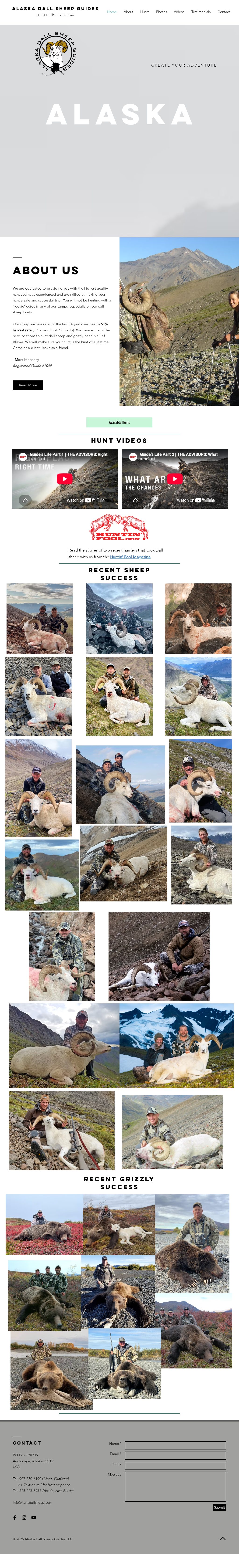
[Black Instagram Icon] (24, 1517)
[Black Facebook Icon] (15, 1517)
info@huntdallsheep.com (33, 1502)
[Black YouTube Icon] (34, 1517)
